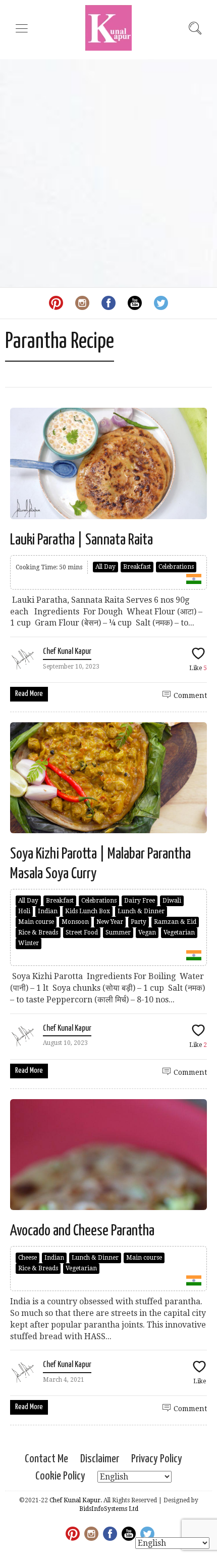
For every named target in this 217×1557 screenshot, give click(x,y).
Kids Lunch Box (87, 911)
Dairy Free (139, 900)
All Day (105, 566)
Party (138, 921)
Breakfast (137, 566)
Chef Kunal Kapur (67, 651)
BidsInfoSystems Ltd (108, 1508)
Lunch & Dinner (141, 911)
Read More (29, 693)
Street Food (82, 932)
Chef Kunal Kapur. (75, 1500)
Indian (48, 911)
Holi (24, 911)
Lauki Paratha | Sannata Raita (81, 540)
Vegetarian (179, 932)
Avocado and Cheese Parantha (82, 1230)
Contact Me (46, 1459)
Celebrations (176, 566)
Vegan (147, 932)
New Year (109, 921)
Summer (118, 932)
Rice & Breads (38, 932)
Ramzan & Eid (175, 921)
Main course (36, 921)
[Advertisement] (108, 173)
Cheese (27, 1257)
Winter (28, 943)
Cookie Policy (60, 1476)
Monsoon (75, 921)
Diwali (171, 900)
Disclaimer (99, 1459)
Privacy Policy (156, 1459)
